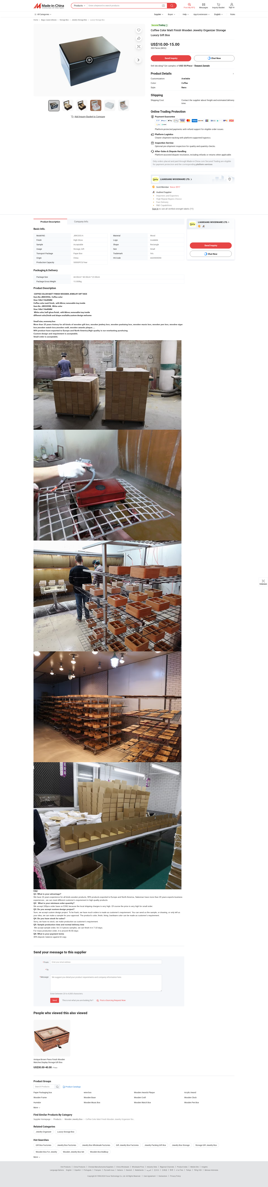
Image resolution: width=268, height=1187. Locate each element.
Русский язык (109, 1170)
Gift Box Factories (43, 1145)
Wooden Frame (40, 1097)
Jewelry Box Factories (66, 1145)
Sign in (231, 7)
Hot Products (66, 1167)
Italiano (120, 1170)
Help (185, 14)
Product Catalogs (73, 1086)
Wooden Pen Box (191, 1102)
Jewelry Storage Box (79, 20)
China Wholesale (122, 1167)
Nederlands (139, 1170)
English (69, 1170)
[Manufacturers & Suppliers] (49, 6)
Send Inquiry (171, 58)
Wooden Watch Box (142, 1102)
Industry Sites (152, 1167)
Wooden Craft (140, 1097)
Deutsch (129, 1170)
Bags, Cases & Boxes (49, 20)
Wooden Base (90, 1097)
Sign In (155, 208)
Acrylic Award (190, 1092)
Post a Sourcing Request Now (111, 1000)
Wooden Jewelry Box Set (73, 1151)
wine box (87, 1092)
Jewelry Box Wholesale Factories (96, 1145)
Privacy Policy (175, 1176)
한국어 (156, 1170)
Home (36, 20)
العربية (149, 1170)
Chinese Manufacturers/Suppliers (100, 1167)
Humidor (37, 1102)
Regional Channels (167, 1167)
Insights (205, 1167)
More (36, 1157)
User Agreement (150, 1176)
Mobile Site (194, 1167)
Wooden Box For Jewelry (46, 1151)
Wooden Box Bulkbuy (99, 1151)
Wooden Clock (190, 1097)
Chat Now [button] (216, 58)
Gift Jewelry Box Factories (127, 1145)
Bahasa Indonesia (211, 1170)
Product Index (182, 1167)
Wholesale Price (138, 1167)
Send (54, 1000)
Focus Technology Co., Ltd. (116, 1176)
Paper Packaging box (43, 1092)
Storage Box (64, 20)
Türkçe (188, 1170)
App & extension (200, 14)
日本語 (164, 1170)
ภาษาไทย (179, 1170)
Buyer (170, 14)
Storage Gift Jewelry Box (206, 1145)
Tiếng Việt (198, 1170)
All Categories (43, 14)
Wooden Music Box (92, 1102)
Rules (232, 14)
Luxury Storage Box (97, 20)
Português (87, 1170)
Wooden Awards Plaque (144, 1092)
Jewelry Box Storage (181, 1145)
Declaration (163, 1176)
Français (97, 1170)
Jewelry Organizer (43, 1131)
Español (78, 1170)
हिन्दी (171, 1170)
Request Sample (202, 65)
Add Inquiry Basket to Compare (90, 116)
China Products (79, 1167)
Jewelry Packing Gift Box (155, 1145)
